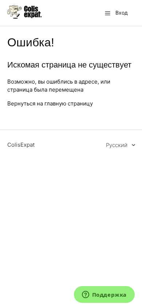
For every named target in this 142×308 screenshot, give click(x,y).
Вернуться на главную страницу (50, 103)
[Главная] (24, 16)
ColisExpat (21, 144)
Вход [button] (121, 12)
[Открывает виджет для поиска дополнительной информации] (104, 295)
